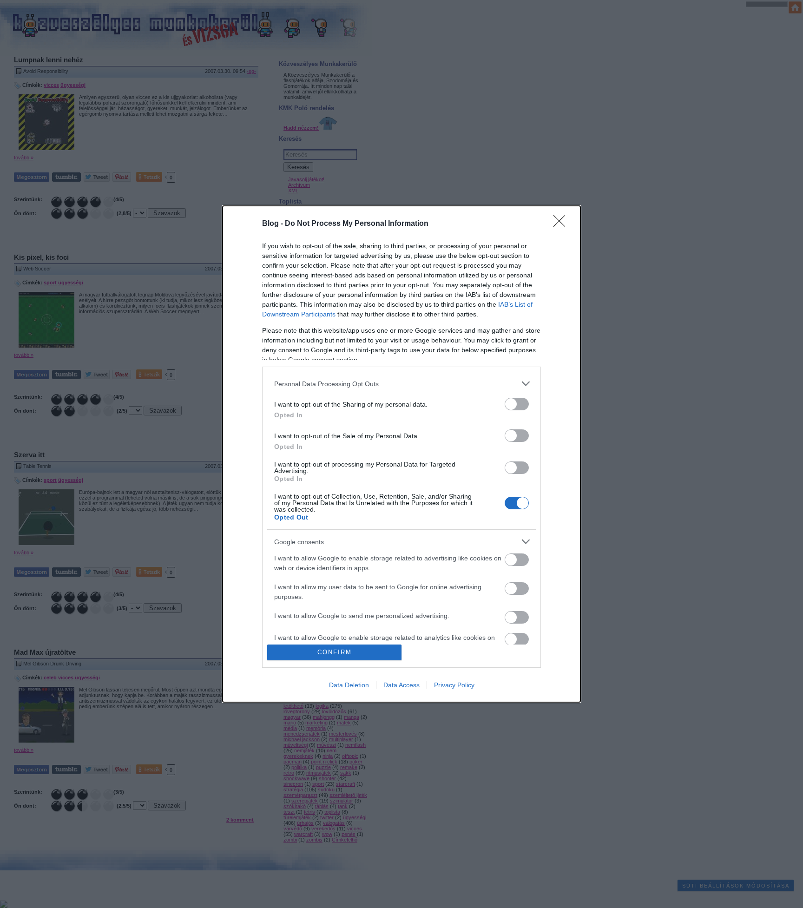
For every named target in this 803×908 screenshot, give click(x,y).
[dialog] (401, 454)
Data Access (401, 685)
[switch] (517, 404)
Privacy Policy (454, 685)
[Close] (562, 224)
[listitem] (401, 383)
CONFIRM (334, 652)
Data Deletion (349, 685)
